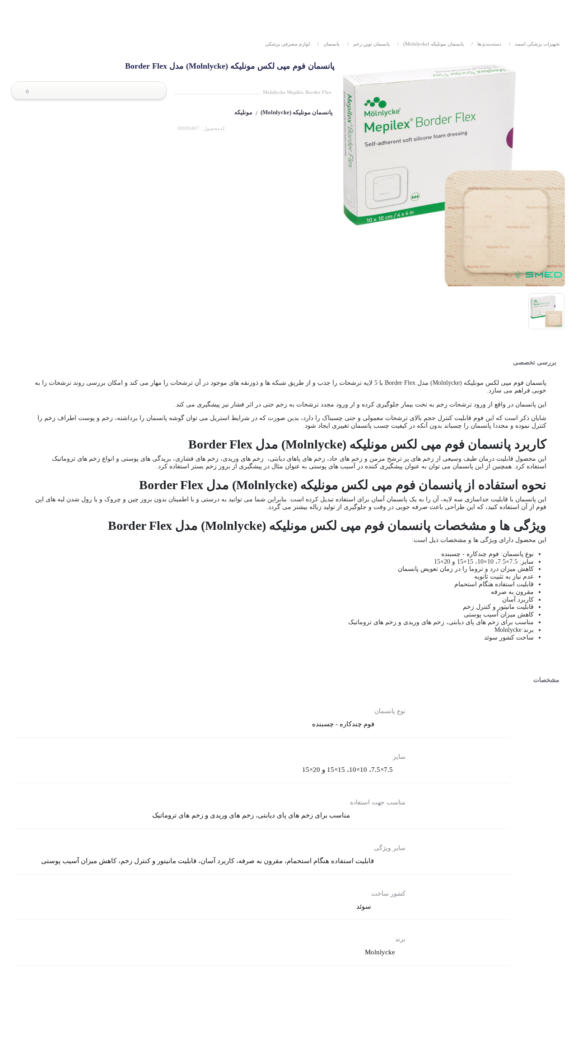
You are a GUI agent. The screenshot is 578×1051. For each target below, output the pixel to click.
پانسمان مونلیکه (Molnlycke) (430, 44)
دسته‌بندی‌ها (486, 44)
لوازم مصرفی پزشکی (287, 44)
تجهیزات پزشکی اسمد (534, 44)
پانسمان (328, 44)
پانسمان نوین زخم (368, 44)
